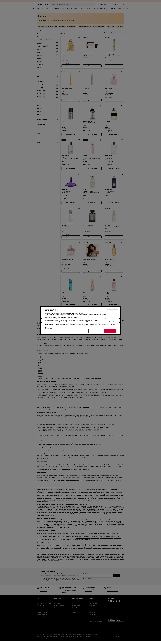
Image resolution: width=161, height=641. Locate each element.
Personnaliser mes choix (96, 330)
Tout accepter (110, 330)
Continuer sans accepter (112, 308)
